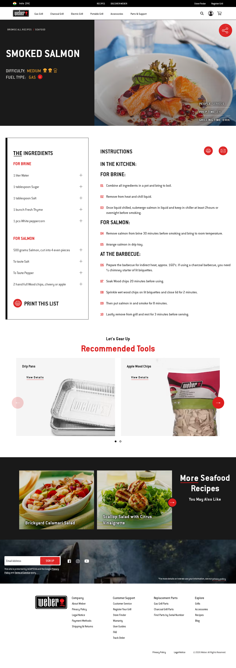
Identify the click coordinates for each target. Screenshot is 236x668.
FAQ (115, 632)
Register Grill (217, 3)
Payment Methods (81, 620)
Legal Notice (78, 615)
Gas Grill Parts (161, 603)
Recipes (199, 615)
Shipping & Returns (82, 626)
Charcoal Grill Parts (164, 609)
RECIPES (101, 3)
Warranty (118, 620)
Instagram (78, 561)
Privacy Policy (79, 609)
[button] (45, 13)
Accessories (201, 609)
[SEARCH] (202, 13)
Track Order (119, 637)
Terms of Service (22, 572)
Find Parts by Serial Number (169, 615)
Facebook (69, 561)
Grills (197, 603)
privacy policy (219, 579)
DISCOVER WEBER (119, 3)
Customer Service (122, 603)
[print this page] (210, 150)
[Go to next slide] (218, 403)
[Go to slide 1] (116, 441)
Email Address (13, 561)
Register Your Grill (122, 609)
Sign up (50, 560)
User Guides (119, 626)
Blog (197, 620)
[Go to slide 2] (120, 441)
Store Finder (200, 3)
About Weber (79, 603)
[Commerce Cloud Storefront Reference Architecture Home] (21, 13)
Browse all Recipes (19, 29)
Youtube (86, 561)
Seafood (40, 29)
